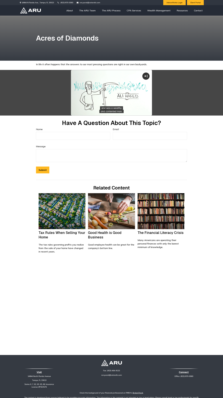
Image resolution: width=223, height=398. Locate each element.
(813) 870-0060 (66, 2)
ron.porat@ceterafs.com (90, 2)
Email (116, 129)
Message (41, 146)
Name (39, 129)
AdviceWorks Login (174, 2)
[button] (69, 10)
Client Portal (195, 2)
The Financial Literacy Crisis (161, 232)
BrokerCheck (138, 393)
